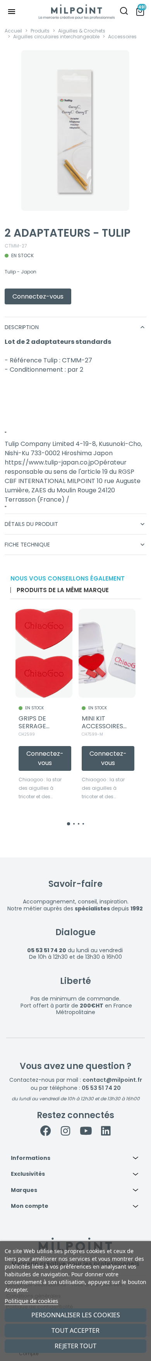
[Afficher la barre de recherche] (124, 11)
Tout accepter (75, 1330)
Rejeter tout (75, 1346)
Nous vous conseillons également (67, 578)
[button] (75, 1158)
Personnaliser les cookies (75, 1315)
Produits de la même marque (63, 590)
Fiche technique (75, 544)
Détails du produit (75, 524)
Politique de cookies (31, 1301)
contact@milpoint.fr (112, 1080)
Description (75, 327)
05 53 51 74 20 (101, 1088)
